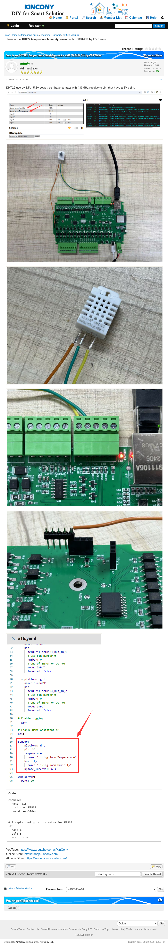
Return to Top (101, 929)
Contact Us (33, 929)
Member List (112, 17)
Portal (73, 17)
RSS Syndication (84, 934)
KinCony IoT (46, 942)
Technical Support (51, 35)
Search (91, 17)
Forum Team (18, 929)
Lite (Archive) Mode (121, 929)
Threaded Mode (152, 55)
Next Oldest (16, 874)
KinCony (20, 942)
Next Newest (36, 874)
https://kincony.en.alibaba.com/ (46, 858)
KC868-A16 (69, 35)
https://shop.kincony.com (41, 854)
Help (153, 17)
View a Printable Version (20, 888)
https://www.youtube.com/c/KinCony (43, 849)
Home (57, 17)
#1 (160, 79)
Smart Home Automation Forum (21, 35)
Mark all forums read (145, 929)
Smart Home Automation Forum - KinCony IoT (66, 929)
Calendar (135, 17)
